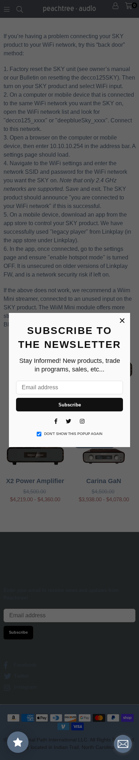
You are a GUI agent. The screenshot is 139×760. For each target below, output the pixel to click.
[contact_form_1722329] (123, 744)
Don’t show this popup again (73, 434)
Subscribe (69, 404)
